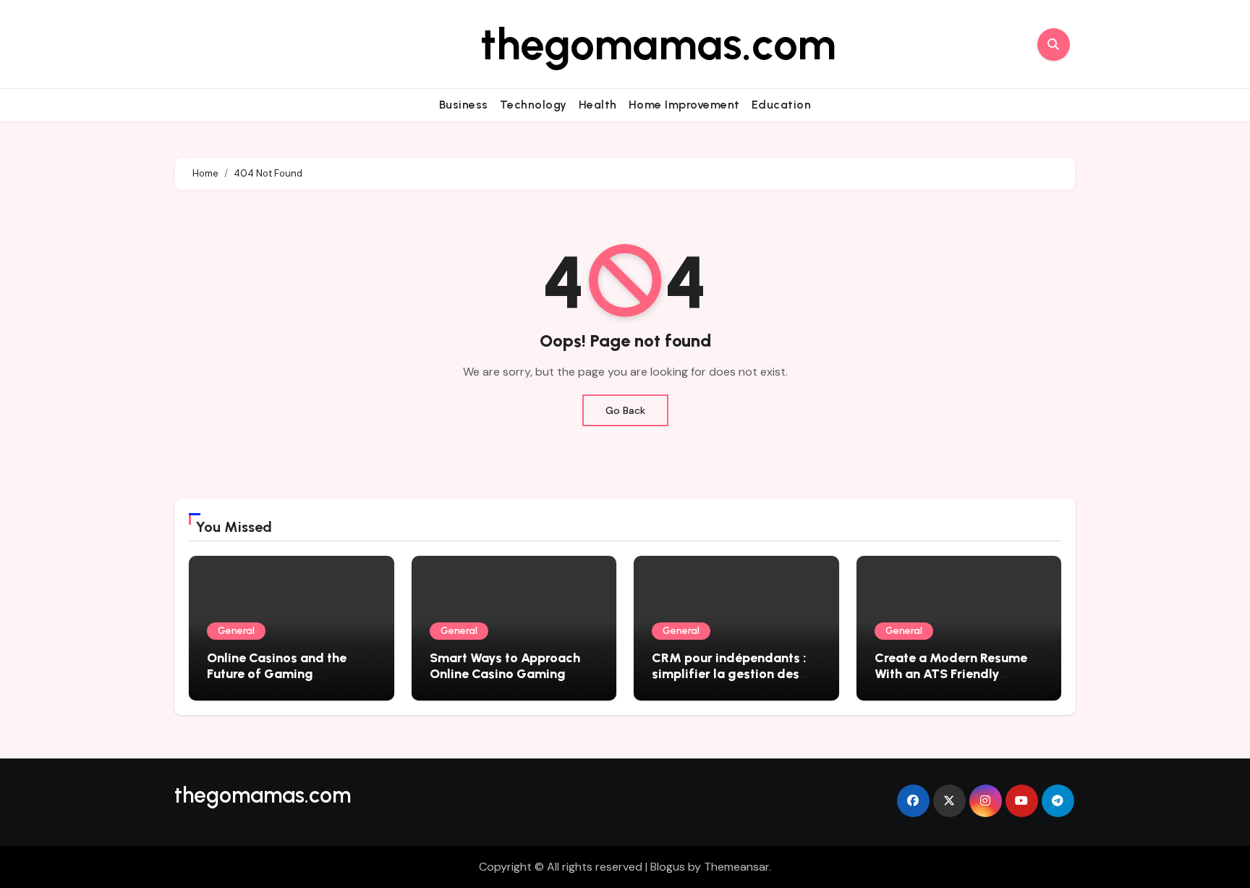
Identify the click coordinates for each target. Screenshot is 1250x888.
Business (463, 104)
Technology (533, 104)
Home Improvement (684, 104)
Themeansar (736, 866)
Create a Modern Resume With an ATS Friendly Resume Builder (951, 673)
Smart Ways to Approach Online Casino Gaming (505, 666)
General (236, 631)
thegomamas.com (658, 44)
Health (598, 104)
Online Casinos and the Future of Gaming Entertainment (276, 673)
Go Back (625, 410)
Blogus (667, 866)
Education (782, 104)
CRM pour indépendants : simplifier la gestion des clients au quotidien (729, 673)
